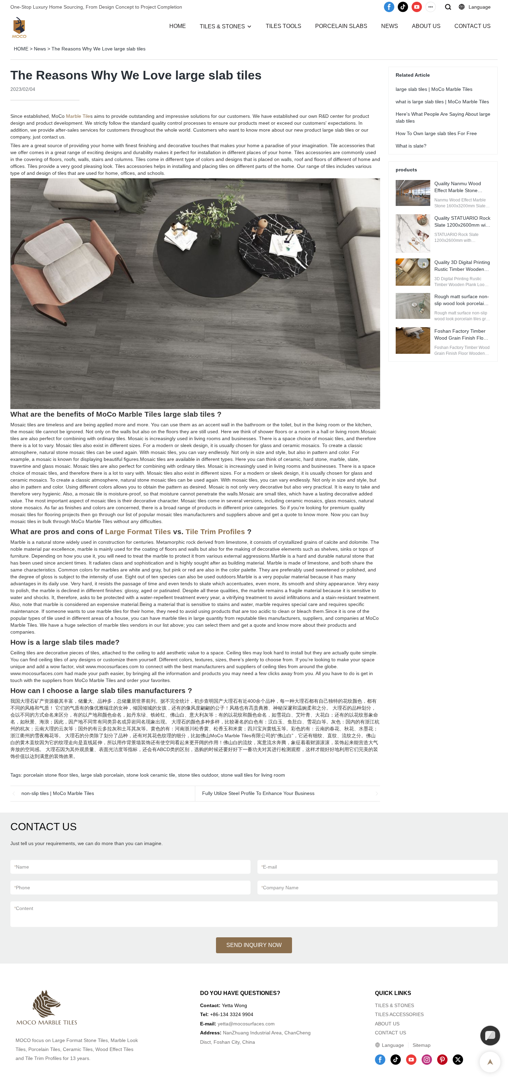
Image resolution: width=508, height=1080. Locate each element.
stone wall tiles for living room (253, 775)
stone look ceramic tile (150, 775)
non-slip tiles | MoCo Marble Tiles (57, 793)
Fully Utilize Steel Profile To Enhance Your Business (258, 793)
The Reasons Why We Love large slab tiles (98, 48)
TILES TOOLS (283, 26)
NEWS (389, 26)
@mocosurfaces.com (251, 1023)
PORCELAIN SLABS (341, 26)
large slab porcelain (102, 775)
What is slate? (411, 145)
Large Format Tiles (138, 532)
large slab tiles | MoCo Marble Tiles (434, 89)
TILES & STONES (222, 26)
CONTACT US (472, 26)
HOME (177, 26)
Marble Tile (78, 116)
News (40, 48)
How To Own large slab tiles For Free (436, 133)
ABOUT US (426, 26)
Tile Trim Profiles (215, 532)
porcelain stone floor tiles (50, 775)
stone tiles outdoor (198, 775)
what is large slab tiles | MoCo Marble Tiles (442, 101)
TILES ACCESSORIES (399, 1014)
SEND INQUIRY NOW (254, 945)
